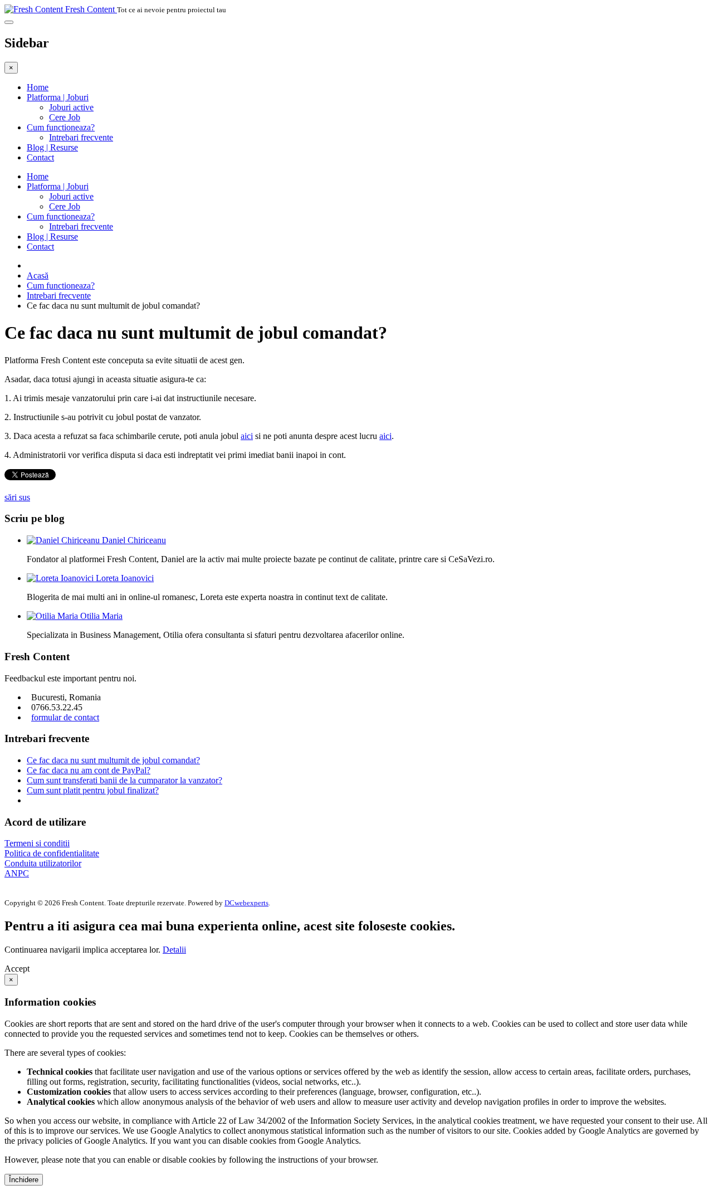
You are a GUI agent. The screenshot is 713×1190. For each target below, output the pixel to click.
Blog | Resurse (52, 147)
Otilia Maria (101, 616)
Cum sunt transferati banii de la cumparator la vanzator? (124, 780)
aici (247, 436)
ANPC (16, 873)
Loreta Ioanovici (125, 578)
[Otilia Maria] (53, 616)
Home (37, 87)
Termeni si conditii (37, 843)
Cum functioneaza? (61, 127)
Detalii (174, 949)
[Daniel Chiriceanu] (64, 540)
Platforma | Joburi (58, 97)
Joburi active (71, 107)
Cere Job (64, 117)
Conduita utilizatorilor (42, 863)
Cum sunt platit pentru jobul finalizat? (93, 790)
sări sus (17, 497)
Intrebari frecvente (81, 137)
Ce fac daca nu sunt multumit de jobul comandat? (113, 760)
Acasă (37, 275)
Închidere (23, 1180)
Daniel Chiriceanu (134, 540)
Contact (40, 157)
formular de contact (65, 717)
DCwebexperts (246, 903)
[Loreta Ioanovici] (61, 578)
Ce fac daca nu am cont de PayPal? (88, 770)
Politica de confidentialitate (51, 853)
